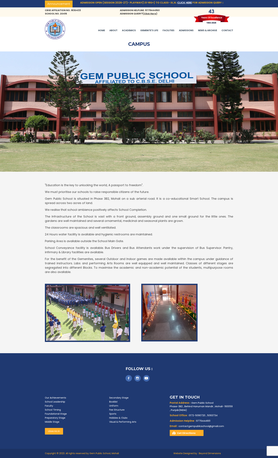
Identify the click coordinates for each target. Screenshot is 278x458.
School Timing (53, 409)
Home (101, 30)
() (150, 13)
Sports (112, 413)
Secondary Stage (119, 397)
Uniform (113, 405)
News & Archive (207, 30)
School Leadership (55, 401)
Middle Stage (52, 421)
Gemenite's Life (149, 30)
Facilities (168, 30)
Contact (227, 30)
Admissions (186, 30)
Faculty (49, 405)
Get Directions (186, 433)
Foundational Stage (56, 413)
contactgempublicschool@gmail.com (197, 426)
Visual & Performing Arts (122, 421)
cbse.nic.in (54, 431)
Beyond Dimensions (209, 453)
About (113, 30)
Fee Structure (117, 409)
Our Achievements (55, 397)
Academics (129, 30)
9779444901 (190, 420)
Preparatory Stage (55, 417)
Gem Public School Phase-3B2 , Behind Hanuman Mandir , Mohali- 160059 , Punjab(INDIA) (201, 406)
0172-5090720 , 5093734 (194, 415)
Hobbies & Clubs (118, 417)
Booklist (113, 401)
